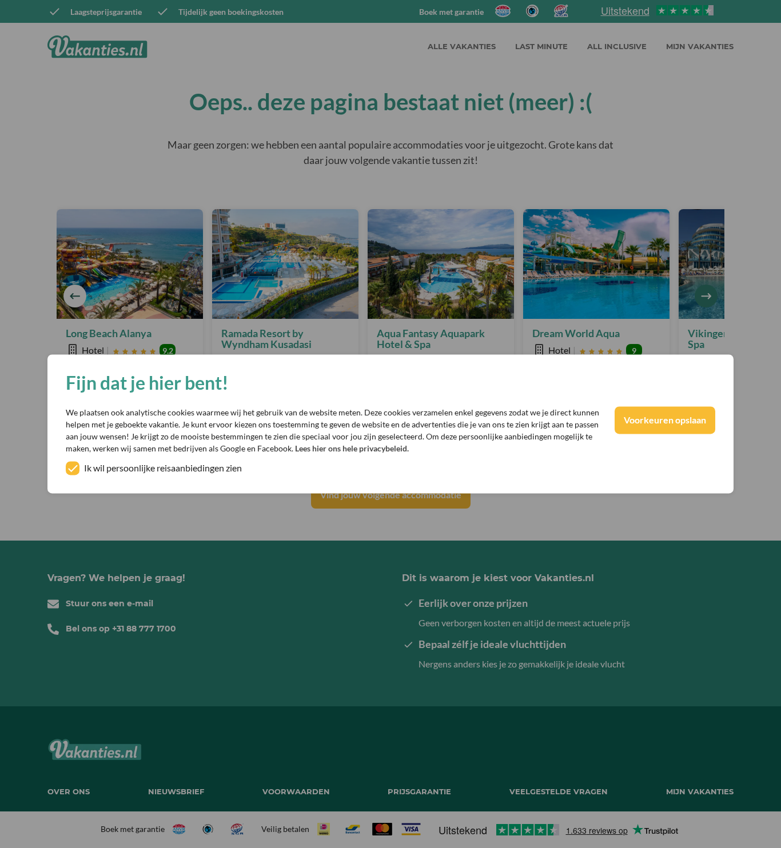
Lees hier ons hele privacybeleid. (352, 449)
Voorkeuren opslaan (665, 420)
